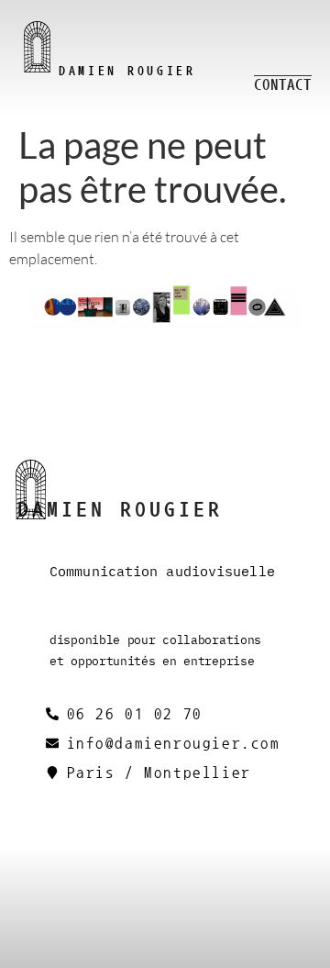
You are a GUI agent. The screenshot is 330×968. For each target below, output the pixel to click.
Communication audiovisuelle (162, 571)
